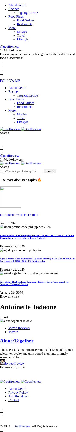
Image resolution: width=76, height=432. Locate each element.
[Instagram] (1, 69)
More (12, 28)
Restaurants (24, 24)
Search (50, 171)
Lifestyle (22, 39)
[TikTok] (1, 77)
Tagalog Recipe (27, 13)
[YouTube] (1, 73)
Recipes (13, 9)
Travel (21, 35)
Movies (22, 32)
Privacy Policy (18, 392)
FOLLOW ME (10, 80)
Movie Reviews (19, 328)
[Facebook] (1, 61)
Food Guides (25, 20)
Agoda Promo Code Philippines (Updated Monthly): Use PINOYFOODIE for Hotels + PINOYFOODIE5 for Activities (37, 259)
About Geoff (17, 5)
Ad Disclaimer (18, 396)
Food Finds (16, 16)
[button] (4, 133)
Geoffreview (22, 426)
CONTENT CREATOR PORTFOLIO (19, 215)
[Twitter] (1, 65)
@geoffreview (9, 46)
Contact (13, 400)
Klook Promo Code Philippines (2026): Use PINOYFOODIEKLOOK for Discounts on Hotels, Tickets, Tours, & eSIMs (37, 236)
